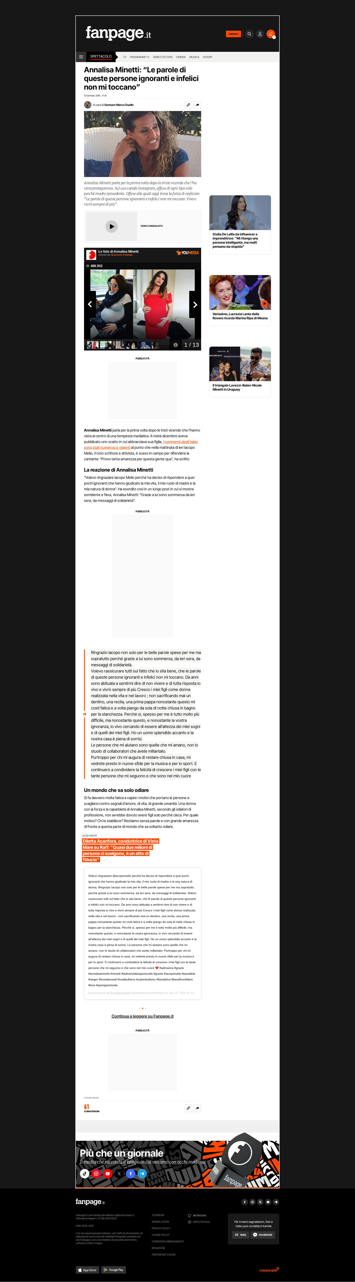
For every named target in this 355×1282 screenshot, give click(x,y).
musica (194, 57)
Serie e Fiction (162, 57)
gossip (207, 57)
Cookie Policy (160, 1234)
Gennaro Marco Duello (119, 104)
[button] (197, 105)
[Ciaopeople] (269, 1271)
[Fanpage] (90, 1202)
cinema (181, 57)
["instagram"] (96, 1173)
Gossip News (91, 1098)
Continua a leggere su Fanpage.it (143, 1016)
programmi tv (139, 57)
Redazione (158, 1248)
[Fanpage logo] (113, 34)
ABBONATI (233, 34)
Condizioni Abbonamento (168, 1241)
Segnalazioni (160, 1221)
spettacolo (101, 56)
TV (124, 57)
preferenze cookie (164, 1254)
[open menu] (81, 57)
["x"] (119, 1173)
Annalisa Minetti (120, 992)
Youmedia (158, 1215)
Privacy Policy (161, 1228)
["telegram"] (142, 1173)
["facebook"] (130, 1173)
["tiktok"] (84, 1173)
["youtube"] (107, 1173)
